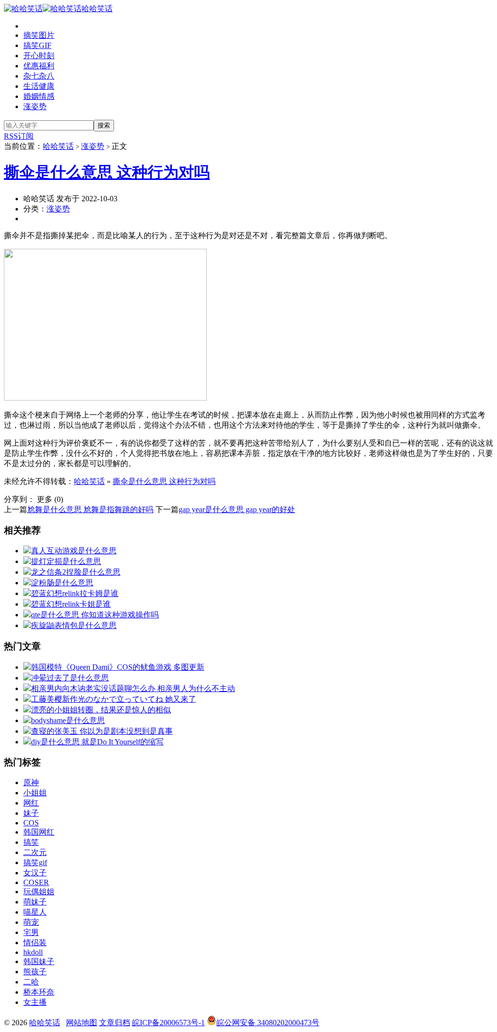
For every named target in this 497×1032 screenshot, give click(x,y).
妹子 (31, 813)
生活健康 (38, 86)
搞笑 (31, 842)
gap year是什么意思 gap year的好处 (237, 509)
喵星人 (35, 912)
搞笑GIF (37, 45)
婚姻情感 (38, 96)
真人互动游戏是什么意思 (73, 551)
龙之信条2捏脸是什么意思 (75, 572)
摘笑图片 (38, 35)
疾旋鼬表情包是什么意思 (73, 625)
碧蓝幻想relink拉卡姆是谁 (74, 593)
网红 (31, 803)
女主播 (35, 1002)
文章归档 (114, 1022)
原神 (31, 782)
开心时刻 (38, 55)
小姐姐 (35, 793)
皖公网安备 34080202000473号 (267, 1022)
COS (31, 823)
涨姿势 (35, 106)
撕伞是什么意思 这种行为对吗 (107, 172)
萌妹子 (35, 902)
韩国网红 (38, 832)
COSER (36, 882)
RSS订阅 (18, 136)
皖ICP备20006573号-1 (168, 1022)
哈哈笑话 (97, 8)
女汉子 (35, 873)
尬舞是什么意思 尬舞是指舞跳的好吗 (90, 509)
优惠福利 (38, 66)
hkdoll (33, 952)
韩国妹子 (38, 961)
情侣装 (35, 942)
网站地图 (81, 1022)
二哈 (31, 982)
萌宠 (31, 922)
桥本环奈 (38, 992)
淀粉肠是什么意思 (62, 583)
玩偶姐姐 (38, 891)
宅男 (31, 932)
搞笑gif (35, 862)
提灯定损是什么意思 (66, 561)
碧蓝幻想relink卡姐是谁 (71, 604)
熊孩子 (35, 972)
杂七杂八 (38, 76)
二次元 (35, 852)
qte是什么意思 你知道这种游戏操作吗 (95, 615)
